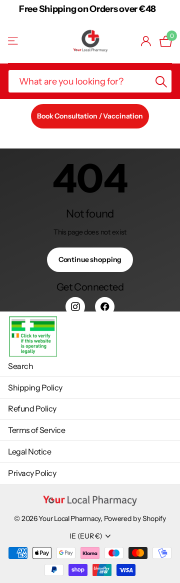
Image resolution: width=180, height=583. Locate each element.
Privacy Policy (32, 473)
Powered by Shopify (135, 518)
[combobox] (90, 81)
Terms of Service (36, 430)
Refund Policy (32, 409)
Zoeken (161, 81)
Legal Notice (29, 451)
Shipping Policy (35, 387)
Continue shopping (90, 259)
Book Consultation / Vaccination (90, 116)
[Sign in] (146, 41)
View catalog (14, 41)
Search (20, 366)
